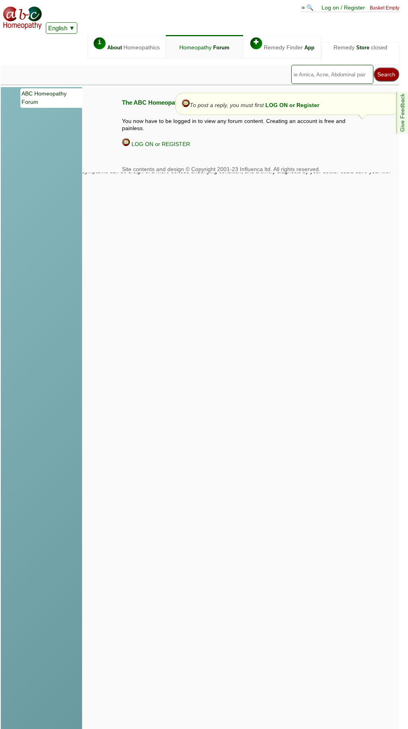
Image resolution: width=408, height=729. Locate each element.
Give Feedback (402, 113)
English (57, 28)
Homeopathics (129, 45)
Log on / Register (343, 7)
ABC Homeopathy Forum (44, 97)
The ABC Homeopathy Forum (163, 102)
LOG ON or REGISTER (160, 144)
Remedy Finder (283, 45)
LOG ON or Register (292, 105)
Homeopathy (204, 47)
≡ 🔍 (308, 7)
